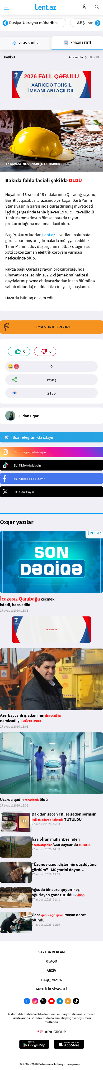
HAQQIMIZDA (51, 979)
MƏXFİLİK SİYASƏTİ (51, 989)
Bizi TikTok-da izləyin (27, 465)
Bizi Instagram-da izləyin (29, 452)
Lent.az (48, 234)
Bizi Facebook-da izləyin (29, 479)
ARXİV (51, 970)
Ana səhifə (76, 57)
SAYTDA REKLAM (51, 952)
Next (98, 23)
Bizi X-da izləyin (23, 492)
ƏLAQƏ (51, 961)
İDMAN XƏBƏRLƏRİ (52, 327)
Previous (5, 23)
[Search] (97, 7)
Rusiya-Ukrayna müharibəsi (34, 23)
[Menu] (6, 7)
